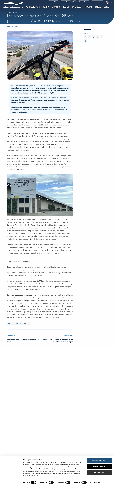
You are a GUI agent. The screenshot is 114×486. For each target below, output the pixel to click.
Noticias (98, 7)
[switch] (52, 483)
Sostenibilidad (76, 7)
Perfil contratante (66, 1)
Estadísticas (56, 7)
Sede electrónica (53, 1)
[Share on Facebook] (9, 324)
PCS (74, 1)
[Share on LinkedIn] (17, 324)
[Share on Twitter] (13, 324)
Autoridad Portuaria (33, 7)
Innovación (88, 7)
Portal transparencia (97, 1)
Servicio (46, 7)
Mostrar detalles (95, 482)
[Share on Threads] (29, 324)
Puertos (66, 7)
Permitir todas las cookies (99, 460)
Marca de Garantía (84, 1)
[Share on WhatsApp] (21, 324)
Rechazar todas (99, 472)
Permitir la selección (99, 466)
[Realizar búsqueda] (111, 2)
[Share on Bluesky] (25, 324)
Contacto (107, 7)
